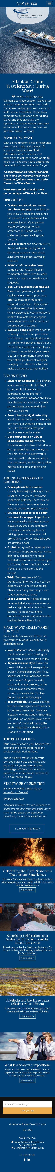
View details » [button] (27, 890)
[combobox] (27, 1104)
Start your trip (27, 1111)
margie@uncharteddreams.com (29, 1142)
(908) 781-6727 (27, 3)
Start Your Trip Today (27, 828)
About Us (27, 1130)
